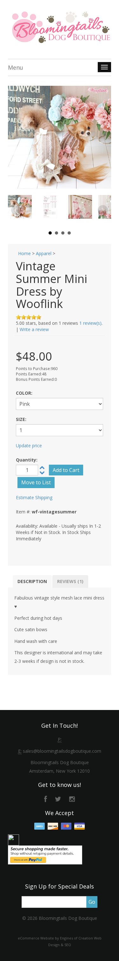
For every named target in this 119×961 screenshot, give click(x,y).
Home (24, 253)
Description (32, 581)
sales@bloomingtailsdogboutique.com (62, 751)
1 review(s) (90, 323)
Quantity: (26, 460)
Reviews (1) (70, 581)
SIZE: (21, 419)
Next (103, 210)
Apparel (43, 253)
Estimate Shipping (34, 497)
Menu (15, 67)
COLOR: (24, 393)
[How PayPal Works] (45, 854)
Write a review (34, 329)
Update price (29, 446)
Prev (16, 210)
